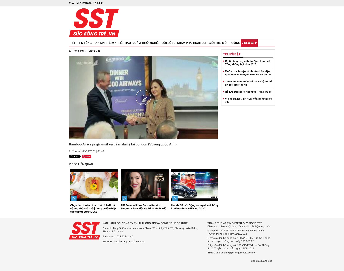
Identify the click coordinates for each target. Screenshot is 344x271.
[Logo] (84, 230)
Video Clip (94, 50)
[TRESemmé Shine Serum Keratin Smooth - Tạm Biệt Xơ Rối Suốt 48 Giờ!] (143, 185)
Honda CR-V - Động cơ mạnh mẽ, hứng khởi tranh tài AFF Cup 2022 (194, 207)
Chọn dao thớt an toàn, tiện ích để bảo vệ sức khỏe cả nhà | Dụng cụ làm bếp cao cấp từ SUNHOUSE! (92, 208)
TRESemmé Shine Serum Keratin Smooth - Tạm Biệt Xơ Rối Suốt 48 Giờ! (143, 207)
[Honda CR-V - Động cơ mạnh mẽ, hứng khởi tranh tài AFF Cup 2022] (194, 185)
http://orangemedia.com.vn (129, 241)
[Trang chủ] (73, 43)
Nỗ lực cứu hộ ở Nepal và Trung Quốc (248, 91)
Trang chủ (77, 50)
